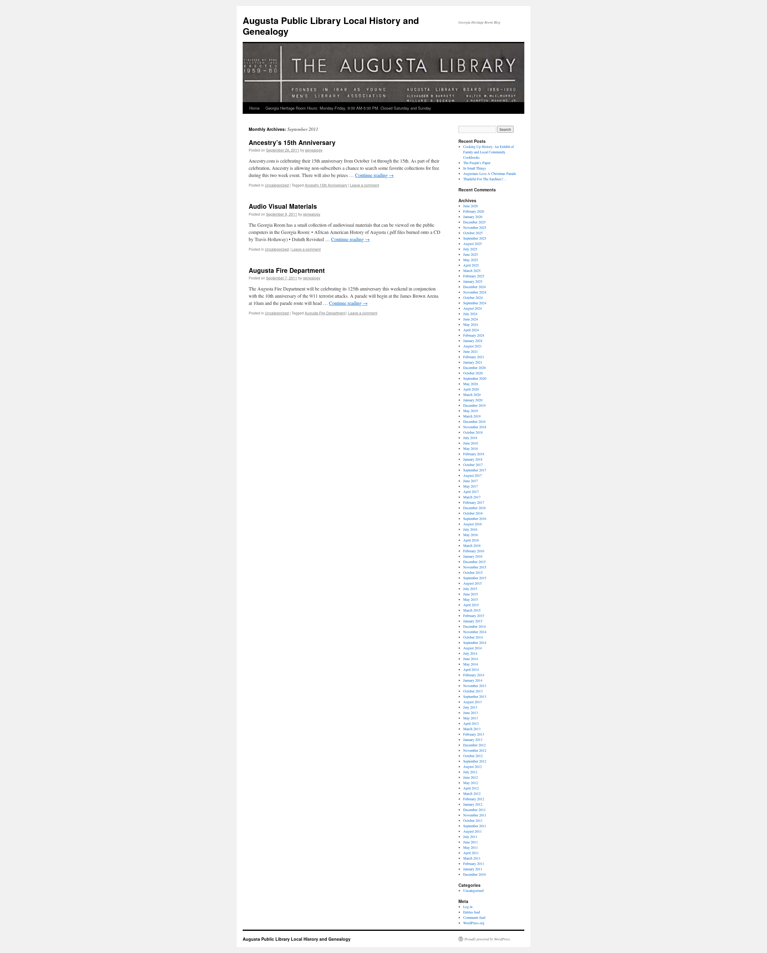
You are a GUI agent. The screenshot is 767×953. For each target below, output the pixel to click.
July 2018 (470, 437)
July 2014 (470, 653)
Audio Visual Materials (283, 206)
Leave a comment (364, 184)
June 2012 (470, 777)
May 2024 (470, 324)
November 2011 (474, 815)
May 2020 (470, 383)
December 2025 (474, 222)
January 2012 (472, 804)
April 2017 (471, 491)
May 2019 (470, 410)
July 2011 (470, 836)
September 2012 (474, 761)
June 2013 (470, 712)
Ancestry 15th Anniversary (326, 184)
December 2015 (474, 561)
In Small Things (474, 168)
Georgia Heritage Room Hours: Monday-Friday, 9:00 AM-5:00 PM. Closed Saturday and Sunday (348, 108)
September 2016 (474, 518)
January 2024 (472, 340)
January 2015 (472, 620)
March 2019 (472, 416)
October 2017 (473, 464)
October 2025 (473, 232)
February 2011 (473, 863)
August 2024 (472, 308)
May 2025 (470, 259)
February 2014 (473, 674)
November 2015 (474, 567)
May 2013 (470, 717)
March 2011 (472, 858)
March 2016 (472, 545)
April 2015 (471, 604)
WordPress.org (473, 922)
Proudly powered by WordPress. (487, 939)
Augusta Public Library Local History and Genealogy (331, 25)
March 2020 (472, 394)
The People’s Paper (476, 162)
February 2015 (473, 615)
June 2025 (470, 254)
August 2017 (472, 475)
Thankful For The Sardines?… (485, 178)
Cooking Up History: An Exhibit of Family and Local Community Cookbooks (488, 152)
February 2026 (473, 211)
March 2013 (472, 728)
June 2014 (470, 658)
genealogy (313, 149)
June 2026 (470, 205)
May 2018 (470, 448)
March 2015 (472, 610)
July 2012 (470, 771)
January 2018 (472, 459)
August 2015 (472, 583)
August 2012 (472, 766)
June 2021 (470, 351)
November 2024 (474, 292)
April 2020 (471, 389)
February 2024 (473, 335)
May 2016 (470, 534)
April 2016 (471, 540)
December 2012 (474, 744)
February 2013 (473, 734)
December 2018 (474, 421)
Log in (467, 906)
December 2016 (474, 507)
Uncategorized (277, 184)
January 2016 (472, 556)
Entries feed (471, 912)
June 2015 (470, 594)
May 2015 (470, 599)
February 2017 (473, 502)
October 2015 (473, 572)
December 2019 (474, 405)
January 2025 (472, 281)
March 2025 (472, 270)
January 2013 (472, 739)
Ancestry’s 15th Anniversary (292, 142)
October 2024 (473, 297)
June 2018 (470, 443)
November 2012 (474, 750)
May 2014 (470, 664)
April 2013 (471, 723)
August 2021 (472, 346)
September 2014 (474, 642)
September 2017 (474, 470)
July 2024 (470, 313)
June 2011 (470, 841)
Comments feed (474, 917)
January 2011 (472, 868)
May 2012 (470, 782)
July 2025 (470, 248)
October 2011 (473, 820)
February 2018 (473, 453)
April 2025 (471, 265)
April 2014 (471, 669)
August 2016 (472, 523)
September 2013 (474, 696)
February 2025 (473, 275)
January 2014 (472, 680)
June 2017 (470, 480)
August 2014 (472, 647)
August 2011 (472, 831)
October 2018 (473, 432)
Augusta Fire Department (287, 270)
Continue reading (374, 175)
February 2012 (473, 798)
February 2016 (473, 550)
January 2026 (472, 216)
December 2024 (474, 286)
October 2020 (473, 372)
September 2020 (474, 378)
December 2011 (474, 809)
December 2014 (474, 626)
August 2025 (472, 243)
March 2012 (472, 793)
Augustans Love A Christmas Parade (489, 173)
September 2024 (474, 302)
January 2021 (472, 362)
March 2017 (472, 496)
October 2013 (473, 691)
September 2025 (474, 238)
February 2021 (473, 356)
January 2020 (472, 399)
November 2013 (474, 685)
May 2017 (470, 486)
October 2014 (473, 637)
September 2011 (474, 825)
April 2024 (471, 329)
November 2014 (474, 631)
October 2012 (473, 755)
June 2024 (470, 319)
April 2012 (471, 788)
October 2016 (473, 513)
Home (254, 108)
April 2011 (471, 852)
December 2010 (474, 874)
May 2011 (470, 847)
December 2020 (474, 367)
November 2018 (474, 426)
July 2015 (470, 588)
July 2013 (470, 707)
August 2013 (472, 701)
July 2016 (470, 529)
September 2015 (474, 577)
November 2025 (474, 227)
